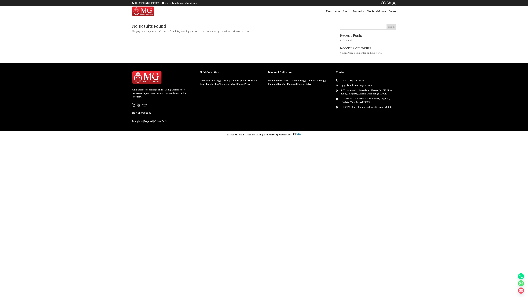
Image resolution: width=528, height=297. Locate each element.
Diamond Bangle (276, 83)
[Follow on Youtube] (394, 3)
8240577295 (141, 3)
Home (329, 11)
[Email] (521, 291)
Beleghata (137, 121)
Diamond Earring (315, 80)
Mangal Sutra (228, 83)
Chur (243, 80)
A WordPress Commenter (353, 53)
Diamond (357, 11)
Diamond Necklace (278, 80)
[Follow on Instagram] (389, 3)
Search (391, 27)
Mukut (240, 83)
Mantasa (235, 80)
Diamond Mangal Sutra (299, 83)
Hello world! (346, 40)
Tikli (247, 83)
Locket (225, 80)
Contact (392, 11)
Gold (345, 11)
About (337, 11)
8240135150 (153, 3)
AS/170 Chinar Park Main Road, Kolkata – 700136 (367, 107)
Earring (216, 80)
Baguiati (148, 121)
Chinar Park (160, 121)
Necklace (205, 80)
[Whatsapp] (521, 283)
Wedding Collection (376, 11)
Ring (217, 83)
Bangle (209, 83)
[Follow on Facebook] (383, 3)
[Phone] (521, 276)
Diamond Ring (297, 80)
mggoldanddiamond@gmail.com (181, 3)
